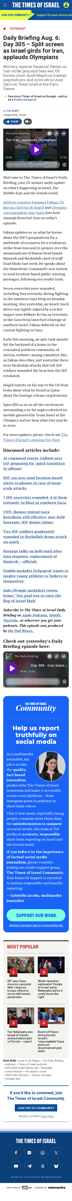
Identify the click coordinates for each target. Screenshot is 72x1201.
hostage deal (12, 1078)
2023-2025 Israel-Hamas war (21, 1067)
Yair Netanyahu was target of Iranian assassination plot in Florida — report (20, 1036)
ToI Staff (13, 111)
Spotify (54, 615)
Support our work (36, 915)
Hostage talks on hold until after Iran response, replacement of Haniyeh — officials (32, 556)
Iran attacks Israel (35, 1071)
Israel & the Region (29, 1060)
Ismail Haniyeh (13, 1071)
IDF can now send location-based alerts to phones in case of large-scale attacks (32, 482)
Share (15, 121)
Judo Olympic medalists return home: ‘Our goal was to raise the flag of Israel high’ (32, 595)
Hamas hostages (42, 1075)
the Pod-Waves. (21, 630)
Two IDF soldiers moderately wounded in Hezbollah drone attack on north (35, 536)
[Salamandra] (56, 1187)
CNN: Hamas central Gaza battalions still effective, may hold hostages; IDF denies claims (34, 516)
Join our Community (14, 15)
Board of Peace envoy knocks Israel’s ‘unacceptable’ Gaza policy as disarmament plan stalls (51, 1041)
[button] (66, 5)
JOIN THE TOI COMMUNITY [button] (36, 1108)
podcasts (10, 1064)
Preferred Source (25, 99)
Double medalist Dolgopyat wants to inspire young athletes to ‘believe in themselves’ (35, 575)
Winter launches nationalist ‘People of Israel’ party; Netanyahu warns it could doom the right (50, 989)
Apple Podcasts (34, 615)
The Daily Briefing (53, 1060)
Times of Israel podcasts (32, 1064)
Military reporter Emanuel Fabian (30, 202)
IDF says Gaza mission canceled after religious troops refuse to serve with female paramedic (19, 989)
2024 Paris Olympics (17, 1075)
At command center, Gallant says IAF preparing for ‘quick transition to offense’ (34, 463)
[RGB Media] (27, 1187)
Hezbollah (46, 1067)
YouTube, (11, 620)
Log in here (47, 1116)
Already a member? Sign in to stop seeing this (36, 925)
